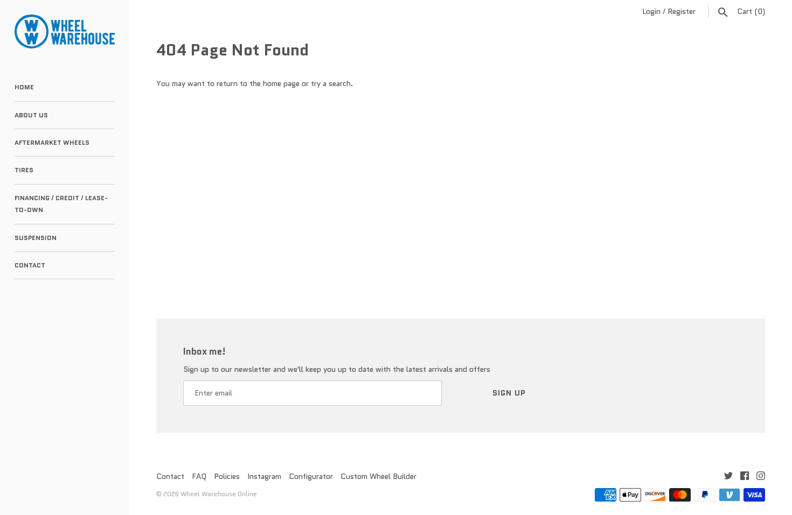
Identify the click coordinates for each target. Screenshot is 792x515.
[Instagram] (760, 477)
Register (682, 11)
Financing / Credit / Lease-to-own (61, 203)
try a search (331, 83)
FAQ (199, 476)
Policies (227, 476)
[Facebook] (744, 477)
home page (281, 83)
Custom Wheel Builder (378, 476)
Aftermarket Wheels (52, 142)
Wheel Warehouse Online (218, 493)
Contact (30, 265)
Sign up (509, 392)
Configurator (311, 476)
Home (24, 86)
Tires (24, 169)
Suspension (36, 237)
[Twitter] (728, 477)
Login (651, 11)
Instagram (264, 476)
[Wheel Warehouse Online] (64, 31)
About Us (31, 114)
